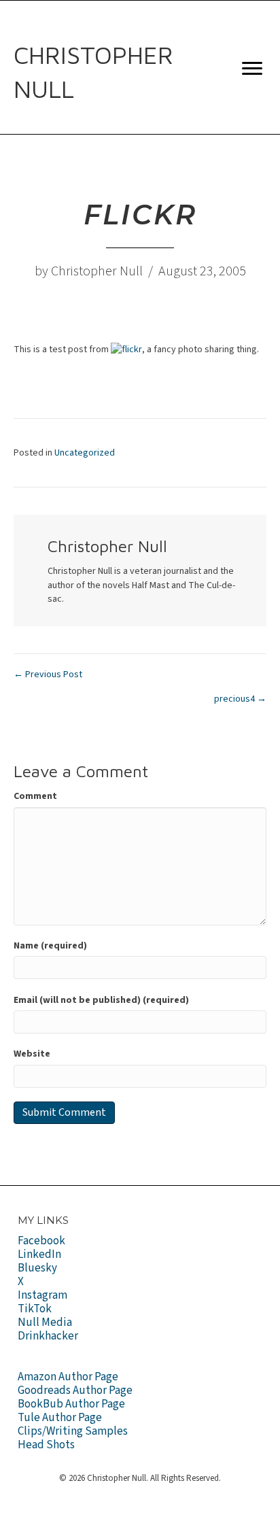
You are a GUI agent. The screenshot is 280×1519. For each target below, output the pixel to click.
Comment (35, 796)
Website (32, 1054)
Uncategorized (84, 453)
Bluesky (37, 1268)
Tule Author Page (60, 1418)
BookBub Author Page (71, 1404)
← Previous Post (48, 674)
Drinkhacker (48, 1336)
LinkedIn (39, 1254)
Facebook (41, 1241)
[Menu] (252, 68)
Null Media (45, 1322)
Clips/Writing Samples (73, 1431)
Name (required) (50, 946)
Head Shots (46, 1445)
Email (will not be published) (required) (101, 1000)
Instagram (42, 1295)
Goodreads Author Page (75, 1390)
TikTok (35, 1309)
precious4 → (240, 699)
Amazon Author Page (68, 1377)
